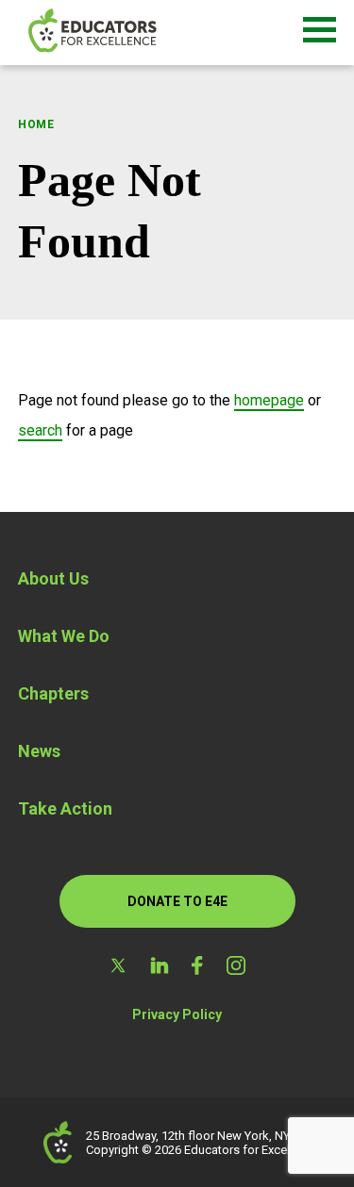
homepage (269, 400)
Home (36, 124)
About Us (53, 578)
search (40, 430)
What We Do (64, 636)
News (39, 751)
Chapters (53, 693)
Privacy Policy (177, 1014)
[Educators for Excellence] (122, 32)
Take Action (65, 808)
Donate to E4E (177, 901)
